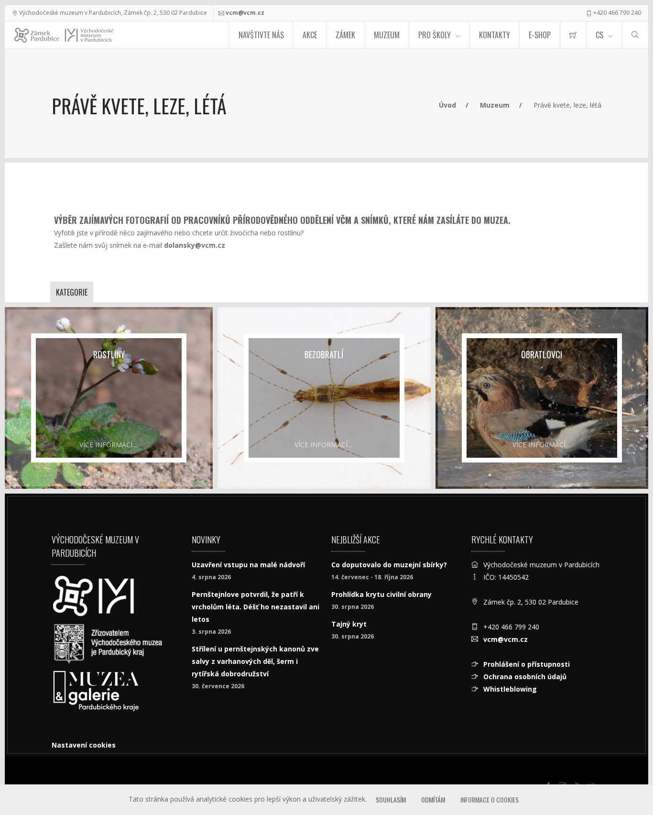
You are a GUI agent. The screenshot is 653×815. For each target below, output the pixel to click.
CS (599, 35)
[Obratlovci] (541, 398)
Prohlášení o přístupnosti (526, 664)
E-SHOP (540, 35)
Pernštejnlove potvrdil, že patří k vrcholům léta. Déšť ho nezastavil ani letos (255, 607)
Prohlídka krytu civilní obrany (381, 594)
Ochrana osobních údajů (524, 676)
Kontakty (494, 35)
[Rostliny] (109, 398)
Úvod (447, 105)
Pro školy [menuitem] (434, 35)
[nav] (626, 779)
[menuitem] (573, 34)
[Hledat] (635, 34)
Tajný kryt (349, 623)
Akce (310, 35)
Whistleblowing (510, 689)
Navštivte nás (261, 35)
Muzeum (387, 35)
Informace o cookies (489, 799)
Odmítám (433, 799)
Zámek (345, 35)
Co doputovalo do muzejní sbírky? (389, 564)
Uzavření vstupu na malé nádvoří (248, 564)
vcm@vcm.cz (245, 13)
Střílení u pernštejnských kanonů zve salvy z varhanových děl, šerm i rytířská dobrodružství (255, 661)
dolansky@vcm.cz (194, 245)
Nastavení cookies (84, 744)
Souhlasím (391, 799)
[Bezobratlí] (324, 398)
